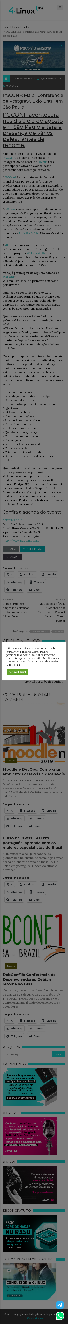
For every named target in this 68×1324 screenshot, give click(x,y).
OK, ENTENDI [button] (17, 671)
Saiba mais (13, 664)
